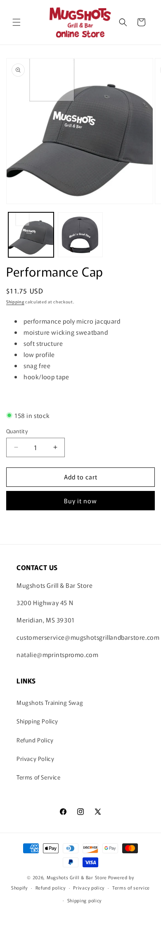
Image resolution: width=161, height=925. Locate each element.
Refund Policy (35, 740)
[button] (16, 22)
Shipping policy (84, 900)
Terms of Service (39, 777)
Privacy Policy (35, 758)
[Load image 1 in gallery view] (31, 235)
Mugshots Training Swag (50, 702)
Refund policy (51, 887)
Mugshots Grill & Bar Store (77, 877)
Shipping (15, 301)
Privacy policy (88, 887)
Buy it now (80, 500)
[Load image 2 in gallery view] (80, 235)
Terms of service (131, 887)
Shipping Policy (37, 721)
